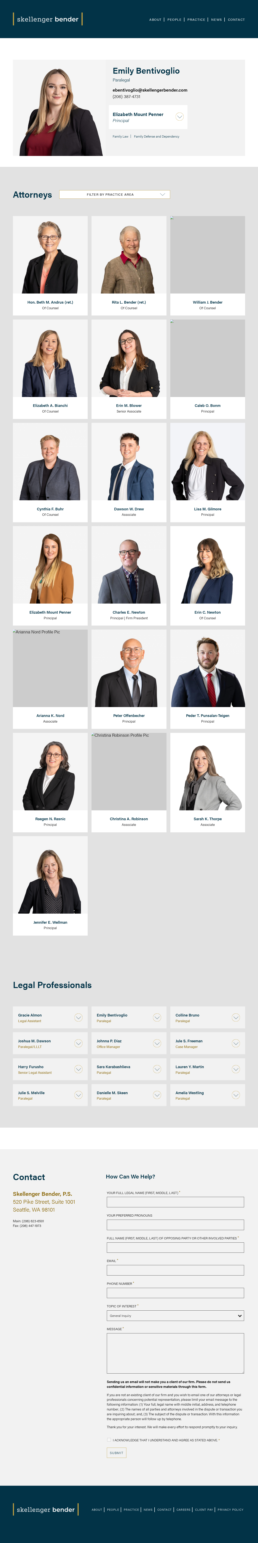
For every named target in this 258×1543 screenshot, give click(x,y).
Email (112, 1260)
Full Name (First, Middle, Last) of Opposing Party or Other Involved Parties (173, 1238)
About (155, 20)
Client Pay (204, 1509)
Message (115, 1329)
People (174, 20)
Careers (184, 1509)
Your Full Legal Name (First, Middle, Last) (143, 1192)
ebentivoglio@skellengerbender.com (150, 90)
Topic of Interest (122, 1306)
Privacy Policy (230, 1509)
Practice (196, 20)
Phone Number (120, 1283)
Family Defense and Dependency (156, 136)
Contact (236, 20)
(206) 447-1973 (30, 1225)
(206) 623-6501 (33, 1220)
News (216, 20)
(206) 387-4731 (126, 96)
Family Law (120, 136)
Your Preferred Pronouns (129, 1215)
